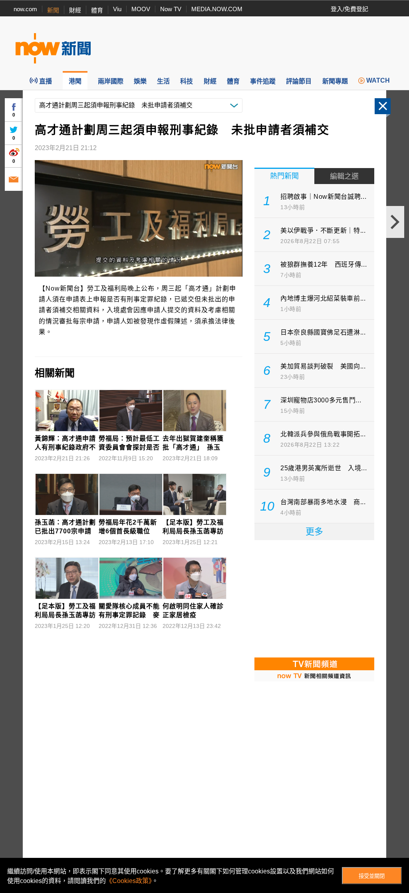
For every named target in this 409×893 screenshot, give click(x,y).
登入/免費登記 (349, 9)
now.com (25, 9)
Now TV (170, 9)
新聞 (53, 10)
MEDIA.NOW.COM (216, 9)
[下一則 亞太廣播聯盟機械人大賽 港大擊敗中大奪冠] (395, 222)
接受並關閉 (372, 876)
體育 (97, 10)
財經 (75, 10)
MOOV (140, 9)
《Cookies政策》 (129, 880)
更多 (314, 532)
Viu (117, 9)
